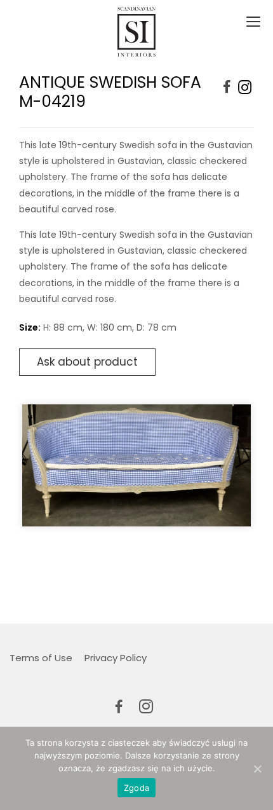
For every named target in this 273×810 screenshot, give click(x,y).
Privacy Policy (115, 657)
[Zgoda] (257, 768)
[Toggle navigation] (251, 22)
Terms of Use (41, 657)
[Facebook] (227, 87)
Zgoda (136, 788)
